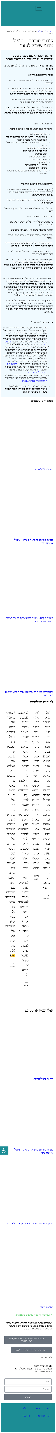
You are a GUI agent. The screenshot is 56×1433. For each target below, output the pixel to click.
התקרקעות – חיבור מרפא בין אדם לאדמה (30, 1223)
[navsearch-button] (31, 8)
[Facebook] (33, 1426)
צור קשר (26, 1415)
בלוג (40, 31)
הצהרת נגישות (43, 1415)
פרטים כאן (12, 364)
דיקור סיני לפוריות (43, 469)
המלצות (24, 1408)
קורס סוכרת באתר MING (34, 381)
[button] (29, 994)
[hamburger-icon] (38, 8)
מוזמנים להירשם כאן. (37, 372)
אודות (37, 1408)
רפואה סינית (46, 1307)
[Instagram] (23, 1426)
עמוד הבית (48, 31)
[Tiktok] (13, 1426)
